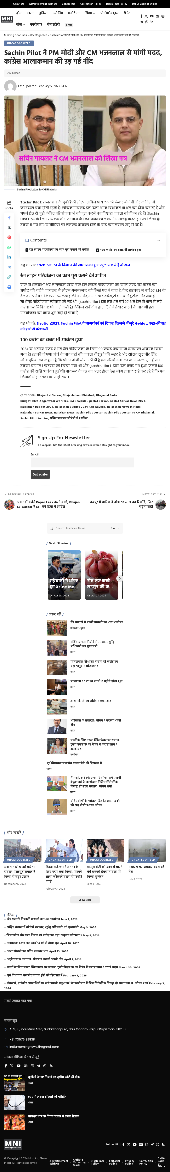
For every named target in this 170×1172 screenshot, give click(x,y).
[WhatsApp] (146, 22)
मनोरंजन (74, 628)
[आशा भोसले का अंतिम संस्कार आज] (57, 706)
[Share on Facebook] (9, 217)
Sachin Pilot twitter (34, 418)
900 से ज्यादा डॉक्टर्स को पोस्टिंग (47, 1097)
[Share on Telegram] (9, 267)
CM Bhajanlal (78, 401)
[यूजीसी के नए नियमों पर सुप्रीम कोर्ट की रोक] (14, 1083)
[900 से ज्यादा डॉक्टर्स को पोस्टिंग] (14, 1102)
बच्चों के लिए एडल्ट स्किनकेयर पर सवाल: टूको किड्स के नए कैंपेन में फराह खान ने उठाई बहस (95, 744)
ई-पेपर (69, 24)
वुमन (82, 628)
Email (35, 454)
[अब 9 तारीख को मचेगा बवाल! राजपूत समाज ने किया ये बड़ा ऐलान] (22, 850)
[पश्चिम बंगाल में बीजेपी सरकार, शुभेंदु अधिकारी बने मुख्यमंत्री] (57, 648)
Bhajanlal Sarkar (107, 395)
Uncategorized (38, 35)
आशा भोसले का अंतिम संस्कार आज (91, 701)
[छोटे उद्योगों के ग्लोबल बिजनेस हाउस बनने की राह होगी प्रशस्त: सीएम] (57, 807)
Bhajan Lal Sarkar (49, 395)
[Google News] (157, 16)
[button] (9, 277)
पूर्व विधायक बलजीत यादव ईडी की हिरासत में (74, 763)
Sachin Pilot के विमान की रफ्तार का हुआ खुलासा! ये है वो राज (83, 265)
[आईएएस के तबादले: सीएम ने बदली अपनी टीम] (57, 726)
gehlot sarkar (98, 401)
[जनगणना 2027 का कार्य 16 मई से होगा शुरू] (57, 687)
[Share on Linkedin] (9, 257)
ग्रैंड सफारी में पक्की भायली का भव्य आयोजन (96, 622)
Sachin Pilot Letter (89, 412)
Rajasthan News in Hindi (124, 407)
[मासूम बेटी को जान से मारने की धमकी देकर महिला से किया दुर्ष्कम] (105, 850)
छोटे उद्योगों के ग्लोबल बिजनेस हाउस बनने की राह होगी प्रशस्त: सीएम (95, 803)
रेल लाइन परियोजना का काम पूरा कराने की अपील (59, 249)
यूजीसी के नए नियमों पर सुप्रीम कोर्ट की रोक (54, 1077)
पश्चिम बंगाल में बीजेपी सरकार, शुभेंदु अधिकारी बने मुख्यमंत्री (92, 644)
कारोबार (74, 755)
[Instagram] (162, 16)
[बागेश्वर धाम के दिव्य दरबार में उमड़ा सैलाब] (14, 1122)
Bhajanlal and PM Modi (79, 395)
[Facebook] (141, 16)
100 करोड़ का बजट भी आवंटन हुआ (121, 250)
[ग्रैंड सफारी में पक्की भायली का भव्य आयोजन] (57, 628)
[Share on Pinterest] (9, 237)
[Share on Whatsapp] (9, 247)
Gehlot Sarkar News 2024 (127, 401)
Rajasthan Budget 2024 (36, 407)
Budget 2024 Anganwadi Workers (44, 401)
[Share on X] (9, 227)
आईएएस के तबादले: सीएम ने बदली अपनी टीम (95, 723)
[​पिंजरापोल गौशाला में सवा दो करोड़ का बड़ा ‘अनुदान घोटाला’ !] (57, 667)
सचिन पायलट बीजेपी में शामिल (69, 418)
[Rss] (152, 22)
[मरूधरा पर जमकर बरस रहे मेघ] (147, 850)
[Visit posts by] (10, 86)
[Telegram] (141, 22)
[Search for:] (80, 528)
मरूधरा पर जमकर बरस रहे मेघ (146, 870)
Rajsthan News (64, 412)
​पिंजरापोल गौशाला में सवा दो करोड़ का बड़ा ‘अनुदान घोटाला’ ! (94, 664)
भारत (72, 652)
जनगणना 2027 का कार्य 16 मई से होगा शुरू (96, 681)
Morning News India (16, 35)
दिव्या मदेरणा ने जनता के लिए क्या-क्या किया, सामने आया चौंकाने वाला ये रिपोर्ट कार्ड (64, 874)
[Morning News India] (13, 1144)
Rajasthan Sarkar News (36, 412)
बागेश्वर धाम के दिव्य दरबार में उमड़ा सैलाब (53, 1116)
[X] (146, 16)
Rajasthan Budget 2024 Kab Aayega (80, 407)
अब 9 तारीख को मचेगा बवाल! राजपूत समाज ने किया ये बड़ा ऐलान (19, 872)
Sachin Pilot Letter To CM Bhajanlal (129, 412)
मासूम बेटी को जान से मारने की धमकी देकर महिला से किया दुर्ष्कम (105, 872)
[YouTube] (152, 16)
